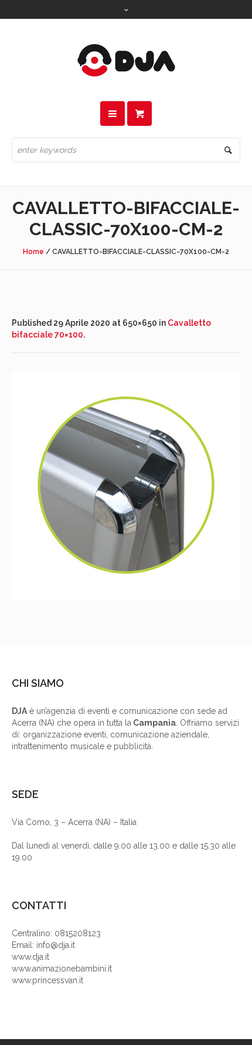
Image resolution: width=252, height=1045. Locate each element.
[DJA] (126, 60)
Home (33, 252)
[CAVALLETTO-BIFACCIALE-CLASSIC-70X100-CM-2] (126, 485)
